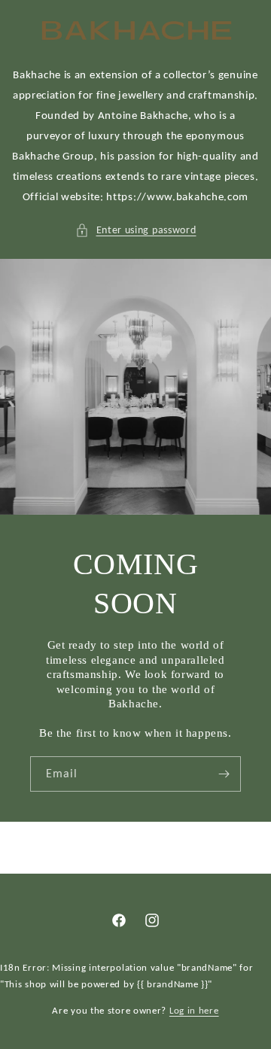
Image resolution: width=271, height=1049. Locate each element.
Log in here (194, 1010)
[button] (135, 229)
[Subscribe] (223, 774)
